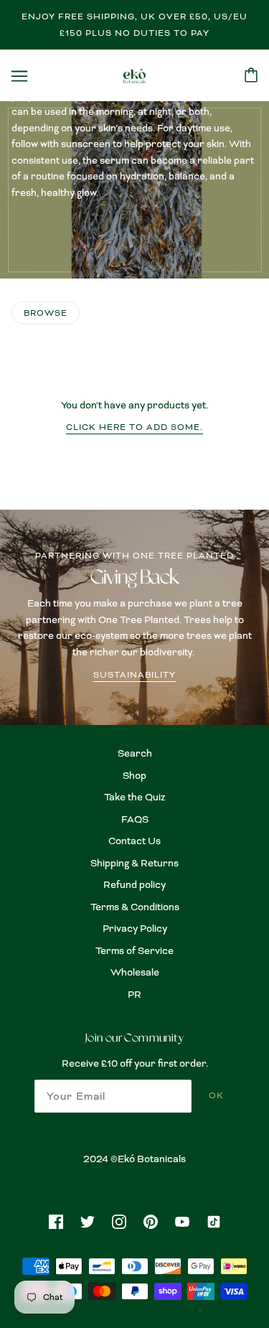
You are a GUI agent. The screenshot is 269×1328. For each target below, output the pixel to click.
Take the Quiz (135, 796)
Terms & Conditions (134, 906)
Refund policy (134, 884)
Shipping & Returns (134, 862)
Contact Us (134, 840)
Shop (134, 775)
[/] (134, 74)
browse (45, 313)
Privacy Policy (135, 928)
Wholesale (134, 971)
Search (135, 753)
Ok (216, 1095)
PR (134, 994)
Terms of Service (134, 950)
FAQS (134, 819)
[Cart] (251, 75)
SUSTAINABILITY (134, 675)
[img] (56, 1221)
